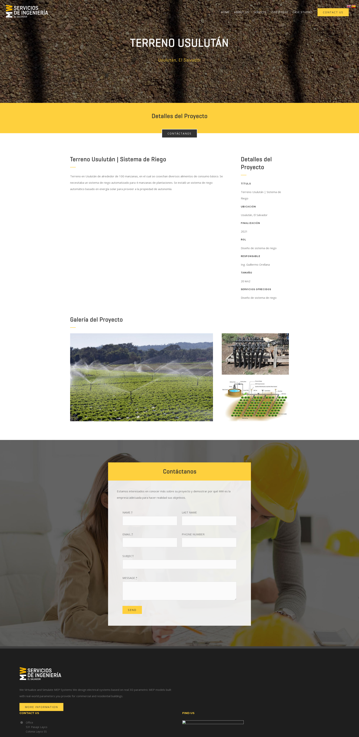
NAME (127, 512)
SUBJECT (128, 556)
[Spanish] (353, 6)
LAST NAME (189, 512)
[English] (348, 6)
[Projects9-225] (255, 335)
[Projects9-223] (141, 335)
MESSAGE (129, 578)
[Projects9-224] (255, 381)
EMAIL (127, 534)
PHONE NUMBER (193, 534)
